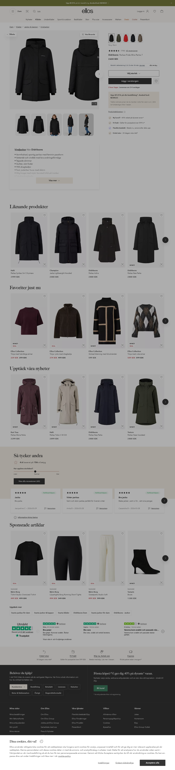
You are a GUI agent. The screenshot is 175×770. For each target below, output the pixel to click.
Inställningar (103, 763)
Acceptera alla (152, 763)
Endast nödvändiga (125, 763)
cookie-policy (64, 756)
